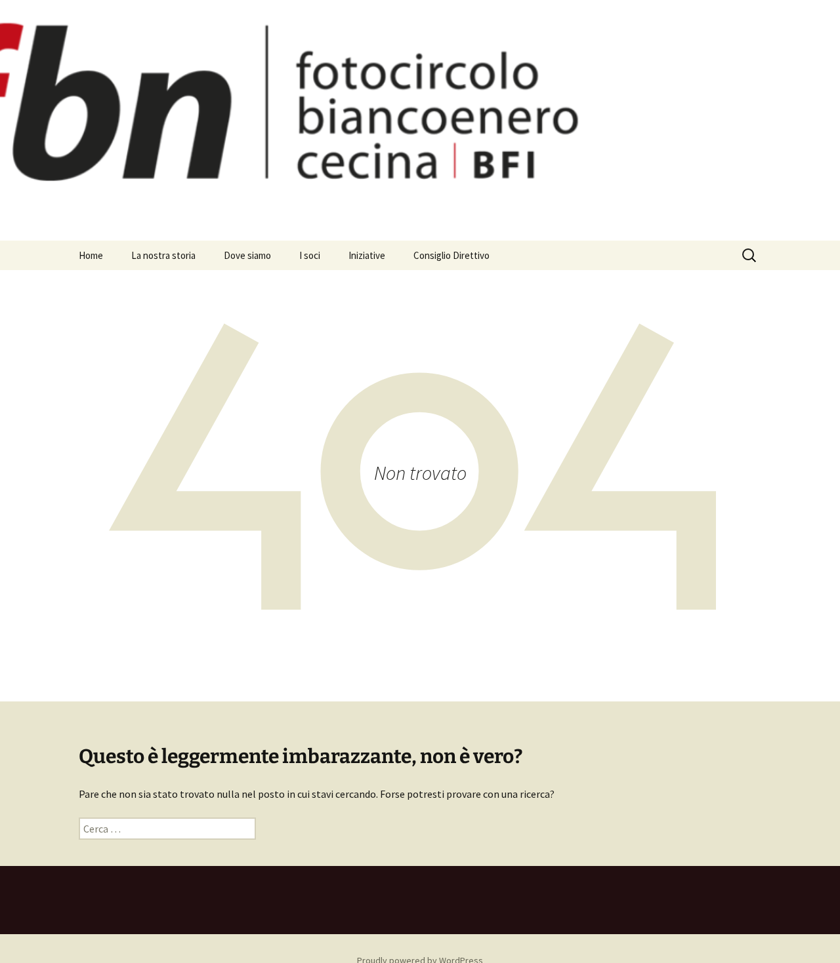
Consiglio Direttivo (451, 255)
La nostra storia (163, 255)
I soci (309, 255)
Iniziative (366, 255)
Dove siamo (247, 255)
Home (91, 255)
